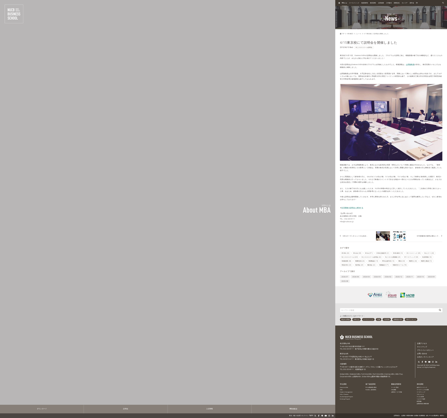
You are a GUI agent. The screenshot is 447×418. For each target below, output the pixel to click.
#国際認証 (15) (373, 261)
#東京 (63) (401, 261)
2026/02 (388, 277)
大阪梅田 (343, 364)
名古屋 (298, 415)
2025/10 (420, 277)
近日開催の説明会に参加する (352, 208)
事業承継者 (410, 415)
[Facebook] (318, 415)
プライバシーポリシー (425, 350)
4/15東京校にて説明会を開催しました (376, 34)
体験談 (293, 409)
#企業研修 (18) (427, 257)
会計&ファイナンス (422, 387)
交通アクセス (422, 343)
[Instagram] (329, 415)
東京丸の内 (344, 354)
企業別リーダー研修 (396, 392)
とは (344, 3)
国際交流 (397, 3)
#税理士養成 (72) (426, 261)
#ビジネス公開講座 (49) (393, 257)
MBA (341, 389)
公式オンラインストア (425, 357)
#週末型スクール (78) (400, 265)
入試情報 (209, 409)
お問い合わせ (422, 353)
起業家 (403, 415)
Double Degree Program (346, 396)
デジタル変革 (420, 396)
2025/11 (409, 277)
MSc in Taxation (344, 394)
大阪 (294, 415)
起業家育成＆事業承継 (423, 403)
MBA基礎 (393, 389)
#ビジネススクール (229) (350, 257)
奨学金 (412, 3)
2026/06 (355, 277)
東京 (290, 415)
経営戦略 (419, 401)
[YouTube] (325, 415)
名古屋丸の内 (345, 343)
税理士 (442, 415)
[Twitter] (315, 415)
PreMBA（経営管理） (371, 389)
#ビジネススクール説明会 (364, 47)
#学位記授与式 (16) (388, 261)
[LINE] (322, 415)
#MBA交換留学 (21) (382, 253)
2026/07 (345, 277)
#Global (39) (357, 253)
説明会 (125, 409)
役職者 (416, 415)
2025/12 (399, 277)
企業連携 (381, 3)
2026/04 (366, 277)
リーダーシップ (421, 392)
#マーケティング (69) (411, 257)
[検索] (440, 310)
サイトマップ (422, 347)
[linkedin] (332, 415)
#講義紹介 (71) (384, 265)
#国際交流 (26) (360, 261)
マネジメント (420, 394)
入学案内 (389, 3)
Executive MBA (344, 387)
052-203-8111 (348, 349)
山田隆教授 (410, 64)
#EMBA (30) (345, 253)
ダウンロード (42, 409)
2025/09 (431, 277)
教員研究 (364, 3)
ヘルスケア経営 (421, 399)
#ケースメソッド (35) (414, 253)
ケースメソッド (354, 3)
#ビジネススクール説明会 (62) (371, 257)
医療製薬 (422, 415)
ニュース (358, 34)
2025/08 (345, 281)
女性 (427, 415)
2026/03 (377, 277)
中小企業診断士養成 (371, 387)
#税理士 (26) (413, 261)
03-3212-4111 (348, 359)
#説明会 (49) (359, 265)
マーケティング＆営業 (423, 389)
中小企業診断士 (434, 415)
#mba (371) (369, 253)
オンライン (305, 415)
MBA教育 (350, 34)
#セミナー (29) (429, 253)
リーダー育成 (394, 387)
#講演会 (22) (371, 265)
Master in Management (346, 392)
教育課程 (373, 3)
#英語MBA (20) (346, 265)
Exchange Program (345, 399)
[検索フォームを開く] (443, 3)
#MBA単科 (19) (398, 253)
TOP (342, 34)
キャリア (404, 3)
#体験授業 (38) (346, 261)
